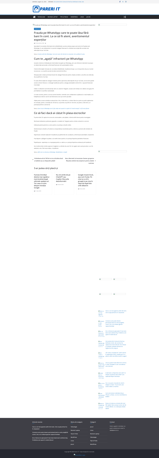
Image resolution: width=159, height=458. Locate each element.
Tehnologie (41, 17)
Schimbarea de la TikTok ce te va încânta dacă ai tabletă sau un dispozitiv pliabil (48, 159)
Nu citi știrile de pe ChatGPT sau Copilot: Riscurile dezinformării (63, 178)
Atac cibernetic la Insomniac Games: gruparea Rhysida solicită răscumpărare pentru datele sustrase (79, 160)
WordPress (74, 17)
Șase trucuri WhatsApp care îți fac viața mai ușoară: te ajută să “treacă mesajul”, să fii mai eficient (63, 108)
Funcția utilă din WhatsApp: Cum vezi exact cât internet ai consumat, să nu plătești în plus (61, 54)
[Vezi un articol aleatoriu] (125, 17)
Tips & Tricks (64, 17)
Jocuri (88, 17)
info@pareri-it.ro (114, 430)
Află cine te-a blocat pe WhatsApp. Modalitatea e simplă (52, 152)
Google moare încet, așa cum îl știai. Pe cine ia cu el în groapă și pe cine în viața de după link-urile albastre (86, 180)
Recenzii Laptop (53, 17)
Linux (82, 17)
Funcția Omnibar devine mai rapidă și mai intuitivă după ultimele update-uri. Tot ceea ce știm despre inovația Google (41, 181)
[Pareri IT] (34, 17)
